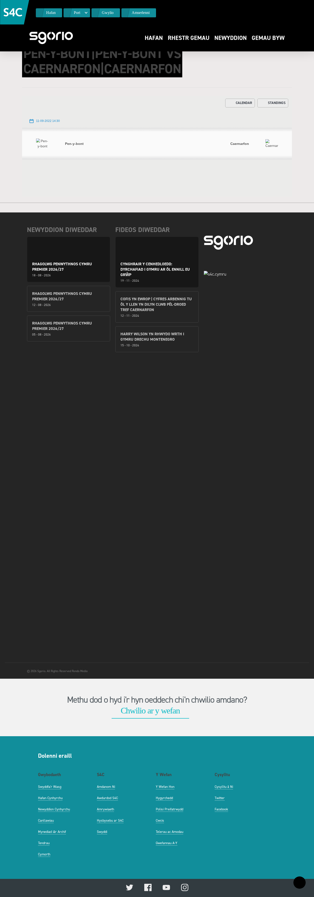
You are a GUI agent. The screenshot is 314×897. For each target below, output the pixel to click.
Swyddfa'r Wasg (49, 786)
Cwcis (160, 820)
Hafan (154, 37)
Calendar (244, 103)
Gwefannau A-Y (166, 843)
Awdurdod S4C (107, 798)
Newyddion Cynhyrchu (54, 809)
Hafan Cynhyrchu (50, 798)
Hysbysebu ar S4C (110, 820)
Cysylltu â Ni (224, 786)
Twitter (220, 798)
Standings (277, 103)
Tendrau (44, 843)
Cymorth (44, 854)
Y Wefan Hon (165, 786)
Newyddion (230, 37)
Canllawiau (46, 820)
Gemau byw (268, 37)
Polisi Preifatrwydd (169, 809)
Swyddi (102, 831)
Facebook (221, 809)
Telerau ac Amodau (169, 831)
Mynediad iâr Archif (52, 831)
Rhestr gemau (188, 37)
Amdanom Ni (106, 786)
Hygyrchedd (164, 798)
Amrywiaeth (105, 809)
